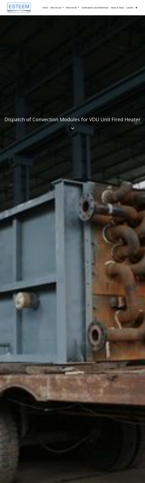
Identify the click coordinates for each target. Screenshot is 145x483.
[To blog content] (72, 128)
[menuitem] (45, 7)
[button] (136, 7)
